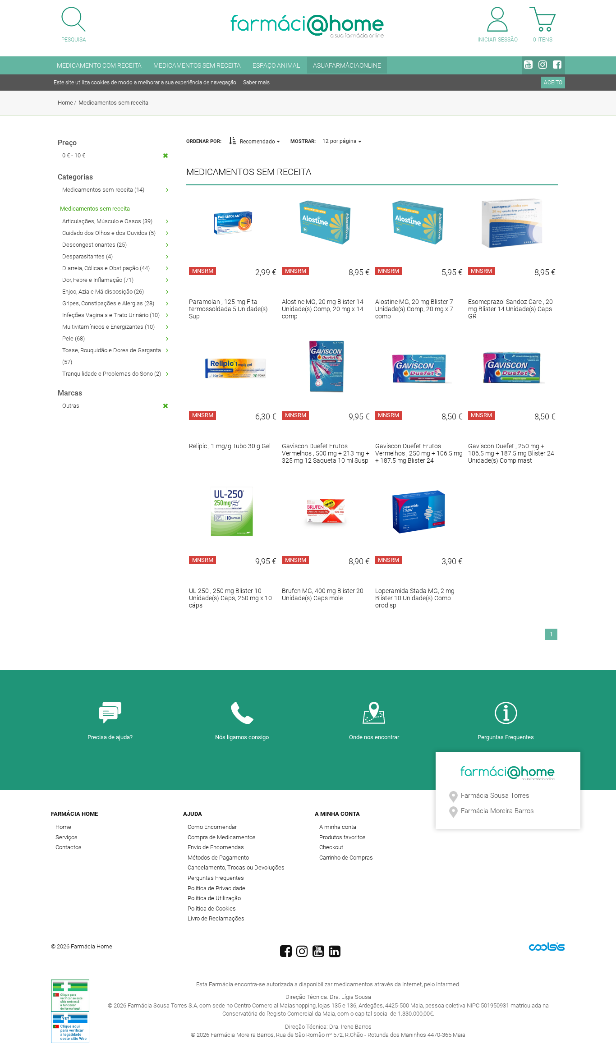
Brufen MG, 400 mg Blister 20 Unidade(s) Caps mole (322, 594)
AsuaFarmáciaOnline (347, 65)
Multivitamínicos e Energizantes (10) (108, 326)
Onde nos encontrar (374, 737)
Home (65, 102)
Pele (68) (73, 338)
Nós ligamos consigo (242, 737)
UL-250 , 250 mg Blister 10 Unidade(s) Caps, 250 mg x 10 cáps (230, 598)
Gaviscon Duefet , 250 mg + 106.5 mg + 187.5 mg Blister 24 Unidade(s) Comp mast (511, 453)
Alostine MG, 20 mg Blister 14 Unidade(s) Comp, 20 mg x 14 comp (322, 309)
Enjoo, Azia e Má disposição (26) (103, 291)
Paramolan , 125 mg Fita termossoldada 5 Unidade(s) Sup (228, 309)
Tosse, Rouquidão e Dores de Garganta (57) (111, 356)
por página (340, 141)
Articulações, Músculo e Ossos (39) (107, 221)
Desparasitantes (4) (87, 256)
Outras (70, 405)
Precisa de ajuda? (110, 737)
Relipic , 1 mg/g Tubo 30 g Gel (230, 446)
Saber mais (256, 82)
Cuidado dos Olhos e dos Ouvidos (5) (109, 233)
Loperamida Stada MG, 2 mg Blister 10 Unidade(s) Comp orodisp (415, 598)
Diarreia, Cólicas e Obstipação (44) (106, 268)
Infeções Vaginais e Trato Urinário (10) (111, 315)
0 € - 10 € (73, 155)
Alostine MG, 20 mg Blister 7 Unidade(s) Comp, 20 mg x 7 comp (414, 309)
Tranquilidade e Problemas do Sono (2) (111, 373)
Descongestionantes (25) (94, 244)
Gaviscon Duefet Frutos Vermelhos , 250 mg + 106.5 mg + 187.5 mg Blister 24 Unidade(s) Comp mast (419, 456)
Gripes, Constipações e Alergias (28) (108, 303)
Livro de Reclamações (216, 918)
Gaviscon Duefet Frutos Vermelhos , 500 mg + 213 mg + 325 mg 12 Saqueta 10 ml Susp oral (325, 456)
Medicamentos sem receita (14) (103, 189)
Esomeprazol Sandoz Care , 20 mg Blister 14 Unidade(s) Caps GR (510, 309)
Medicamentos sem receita (113, 102)
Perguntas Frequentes (506, 737)
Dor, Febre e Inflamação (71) (97, 279)
